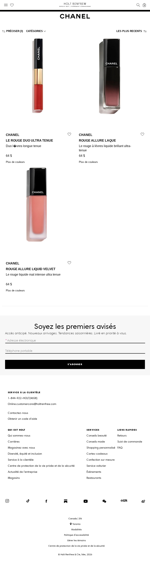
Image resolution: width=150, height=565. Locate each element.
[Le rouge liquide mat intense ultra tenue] (38, 209)
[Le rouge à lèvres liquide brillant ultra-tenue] (111, 80)
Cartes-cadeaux (97, 453)
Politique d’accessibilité (76, 534)
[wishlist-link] (12, 5)
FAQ (119, 447)
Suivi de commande (129, 441)
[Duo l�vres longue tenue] (38, 80)
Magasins (14, 478)
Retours (122, 435)
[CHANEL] (75, 17)
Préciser (12, 31)
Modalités (76, 529)
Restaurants (94, 478)
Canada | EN (75, 518)
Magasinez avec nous (21, 447)
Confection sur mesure (101, 460)
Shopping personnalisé (101, 447)
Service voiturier (96, 466)
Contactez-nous (18, 413)
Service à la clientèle (21, 460)
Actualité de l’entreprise (22, 472)
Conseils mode (96, 441)
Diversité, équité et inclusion (25, 453)
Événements (94, 472)
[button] (132, 32)
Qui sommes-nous (19, 435)
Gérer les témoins (76, 540)
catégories (34, 31)
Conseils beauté (97, 435)
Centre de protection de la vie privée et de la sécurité (41, 466)
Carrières (14, 441)
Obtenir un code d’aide (22, 419)
